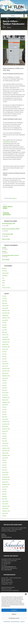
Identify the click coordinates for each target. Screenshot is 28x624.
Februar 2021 (5, 443)
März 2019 (4, 498)
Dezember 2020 (5, 448)
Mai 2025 (4, 327)
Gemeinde (4, 270)
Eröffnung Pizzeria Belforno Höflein (10, 228)
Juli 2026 (4, 296)
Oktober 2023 (5, 373)
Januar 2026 (5, 308)
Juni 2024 (4, 354)
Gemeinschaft (5, 273)
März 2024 (4, 361)
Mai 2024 (4, 356)
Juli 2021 (4, 433)
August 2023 (5, 378)
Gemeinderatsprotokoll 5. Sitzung (10, 255)
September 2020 (6, 455)
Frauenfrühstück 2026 (7, 234)
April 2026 (4, 300)
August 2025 (5, 320)
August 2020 (5, 457)
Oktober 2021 (5, 426)
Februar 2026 (5, 305)
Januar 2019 (5, 503)
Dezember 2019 (5, 477)
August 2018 (5, 513)
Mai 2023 (4, 385)
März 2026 (4, 303)
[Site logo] (14, 11)
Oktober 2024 (5, 344)
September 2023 (6, 375)
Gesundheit (4, 275)
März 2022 (4, 416)
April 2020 (4, 467)
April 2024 (4, 358)
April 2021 (4, 438)
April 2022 (4, 414)
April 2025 (4, 329)
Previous (5, 204)
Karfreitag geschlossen (7, 213)
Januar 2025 (5, 337)
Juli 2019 (4, 489)
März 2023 (4, 390)
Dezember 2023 (5, 368)
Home (4, 27)
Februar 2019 (5, 501)
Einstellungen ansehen (14, 618)
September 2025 (6, 317)
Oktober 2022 (5, 399)
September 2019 (6, 484)
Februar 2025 (5, 334)
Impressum (22, 621)
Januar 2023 (5, 395)
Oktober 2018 (5, 508)
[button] (26, 594)
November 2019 (5, 479)
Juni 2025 (4, 325)
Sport (3, 285)
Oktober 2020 (5, 453)
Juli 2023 (4, 380)
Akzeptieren (14, 610)
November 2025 (5, 313)
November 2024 (5, 342)
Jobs (3, 278)
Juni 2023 (4, 383)
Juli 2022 (4, 407)
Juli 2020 (4, 460)
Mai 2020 (4, 465)
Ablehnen (14, 614)
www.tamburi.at (7, 141)
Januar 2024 (5, 366)
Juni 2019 (4, 491)
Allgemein (14, 198)
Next (4, 211)
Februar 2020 (5, 472)
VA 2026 (4, 247)
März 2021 (4, 440)
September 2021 (6, 428)
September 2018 (6, 511)
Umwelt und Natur (6, 287)
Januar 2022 (5, 419)
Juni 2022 (4, 409)
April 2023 (4, 387)
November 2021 (5, 424)
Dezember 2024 (5, 339)
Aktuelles (9, 27)
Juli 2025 (4, 322)
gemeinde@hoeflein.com (10, 566)
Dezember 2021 (5, 421)
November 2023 (5, 370)
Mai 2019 (4, 494)
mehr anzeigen (5, 259)
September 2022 (6, 402)
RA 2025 (4, 251)
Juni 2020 (4, 462)
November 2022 (5, 397)
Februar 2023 (5, 392)
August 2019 (5, 486)
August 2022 (5, 404)
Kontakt (3, 534)
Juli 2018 (4, 515)
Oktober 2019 (5, 482)
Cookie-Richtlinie (6, 621)
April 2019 (4, 496)
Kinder (3, 280)
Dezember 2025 (5, 310)
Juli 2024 (4, 351)
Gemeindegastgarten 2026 (8, 223)
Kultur (3, 282)
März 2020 (4, 470)
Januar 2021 (5, 445)
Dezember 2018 (5, 506)
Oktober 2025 (5, 315)
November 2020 (5, 450)
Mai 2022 (4, 412)
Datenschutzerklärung (15, 621)
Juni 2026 (4, 298)
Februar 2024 (5, 363)
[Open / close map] (25, 15)
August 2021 (5, 431)
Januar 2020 (5, 474)
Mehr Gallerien (6, 239)
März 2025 (4, 332)
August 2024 (5, 349)
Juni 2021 (4, 436)
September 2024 (6, 346)
